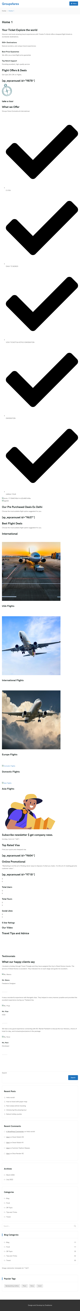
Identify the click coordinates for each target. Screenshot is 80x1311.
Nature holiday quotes (14, 1114)
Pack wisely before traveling (16, 1106)
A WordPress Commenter (15, 1132)
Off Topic (9, 1208)
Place (24, 1286)
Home (4, 11)
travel (40, 1286)
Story (32, 1286)
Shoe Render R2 (18, 1153)
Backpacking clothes (12, 1286)
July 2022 (9, 1180)
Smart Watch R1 (18, 1143)
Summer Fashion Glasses (21, 1148)
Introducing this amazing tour (16, 1110)
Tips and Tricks (11, 1212)
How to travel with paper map (16, 1102)
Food (8, 1203)
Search (4, 1073)
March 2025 (10, 1175)
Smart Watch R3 (18, 1137)
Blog (7, 1198)
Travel (8, 1217)
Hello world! (10, 1097)
